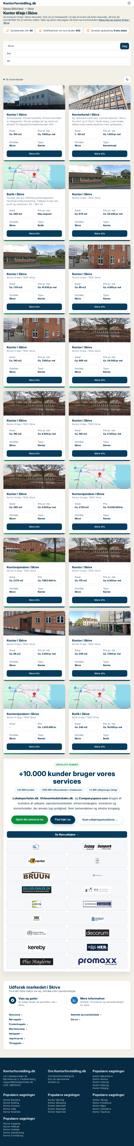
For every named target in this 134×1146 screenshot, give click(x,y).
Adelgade (14, 1033)
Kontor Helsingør (57, 1108)
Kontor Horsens (11, 1105)
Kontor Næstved (57, 1111)
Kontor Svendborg (13, 1135)
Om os (74, 1019)
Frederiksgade (17, 1024)
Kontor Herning (56, 1099)
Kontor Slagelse (11, 1123)
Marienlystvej (17, 1028)
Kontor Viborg (100, 1099)
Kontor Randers (11, 1099)
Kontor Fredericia (102, 1102)
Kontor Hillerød (11, 1126)
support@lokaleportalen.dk (18, 1082)
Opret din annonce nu (29, 819)
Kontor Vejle (9, 1108)
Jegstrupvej (16, 1038)
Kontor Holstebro (102, 1108)
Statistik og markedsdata (85, 1014)
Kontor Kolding (11, 1102)
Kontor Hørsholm (57, 1105)
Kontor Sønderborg (13, 1132)
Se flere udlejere (67, 834)
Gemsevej (14, 1014)
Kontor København (103, 1076)
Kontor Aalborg (101, 1085)
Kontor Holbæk (11, 1129)
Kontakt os (53, 1082)
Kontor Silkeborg (57, 1102)
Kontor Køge (99, 1105)
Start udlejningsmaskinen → (100, 819)
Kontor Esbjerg (101, 1088)
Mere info (34, 153)
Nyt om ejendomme (58, 1079)
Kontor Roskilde (11, 1111)
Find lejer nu (63, 819)
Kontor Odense (101, 1082)
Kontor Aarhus (100, 1079)
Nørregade (15, 1019)
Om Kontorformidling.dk (61, 1076)
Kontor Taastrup (101, 1111)
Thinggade (15, 1043)
